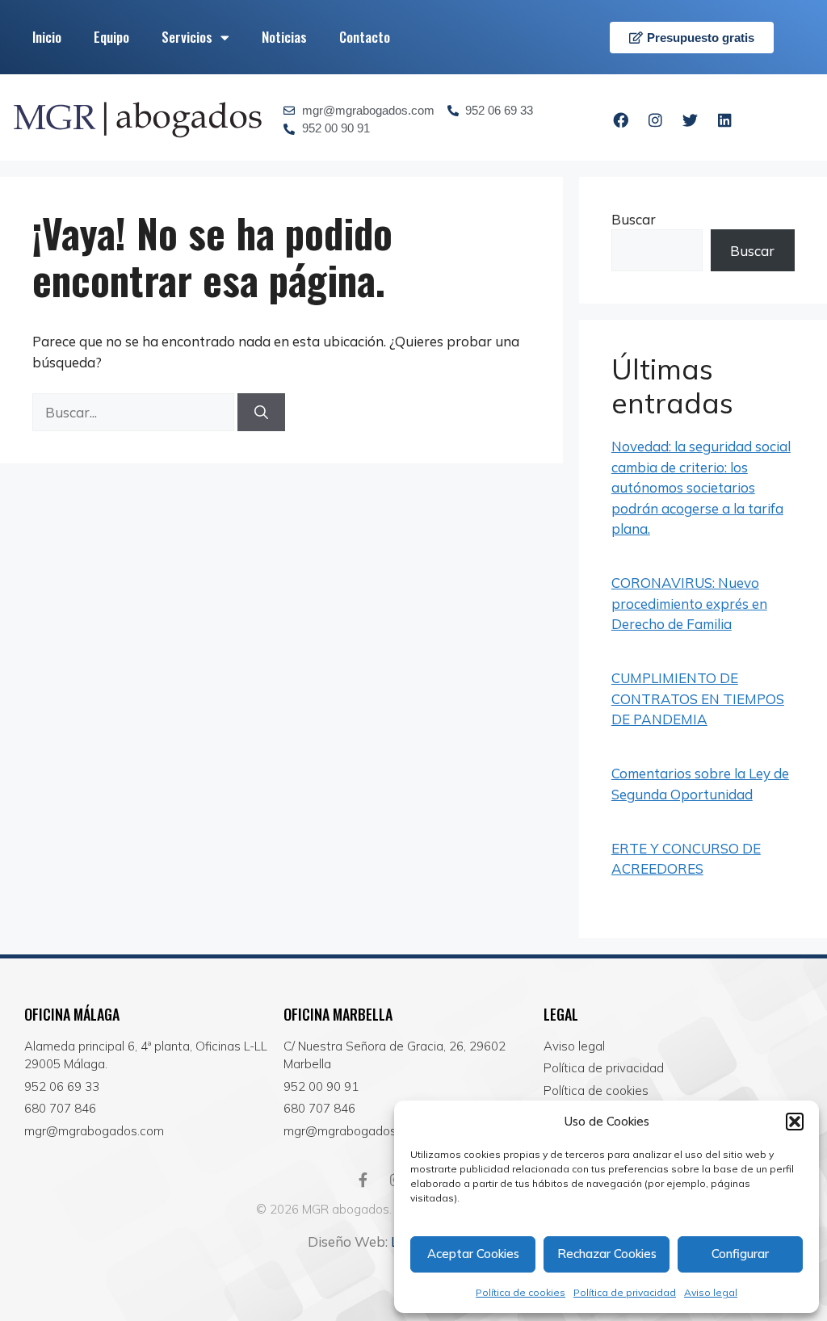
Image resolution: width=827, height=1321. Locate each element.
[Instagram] (655, 119)
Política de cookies (520, 1292)
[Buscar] (261, 412)
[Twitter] (689, 119)
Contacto (364, 37)
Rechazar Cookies (607, 1253)
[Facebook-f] (362, 1179)
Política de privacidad (624, 1292)
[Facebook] (620, 119)
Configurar (740, 1253)
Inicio (46, 37)
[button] (795, 1121)
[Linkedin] (724, 119)
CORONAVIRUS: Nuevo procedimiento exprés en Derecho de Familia (689, 603)
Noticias (284, 37)
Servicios (187, 37)
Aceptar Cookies (473, 1253)
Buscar (633, 219)
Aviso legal (710, 1292)
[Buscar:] (134, 412)
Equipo (111, 37)
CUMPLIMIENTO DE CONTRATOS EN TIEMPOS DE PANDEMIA (697, 698)
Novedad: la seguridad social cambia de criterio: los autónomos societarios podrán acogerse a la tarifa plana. (701, 487)
